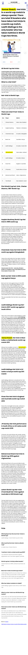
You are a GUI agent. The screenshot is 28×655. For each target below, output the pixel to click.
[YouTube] (27, 5)
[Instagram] (27, 8)
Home (6, 621)
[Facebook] (27, 7)
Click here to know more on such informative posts (14, 624)
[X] (27, 10)
